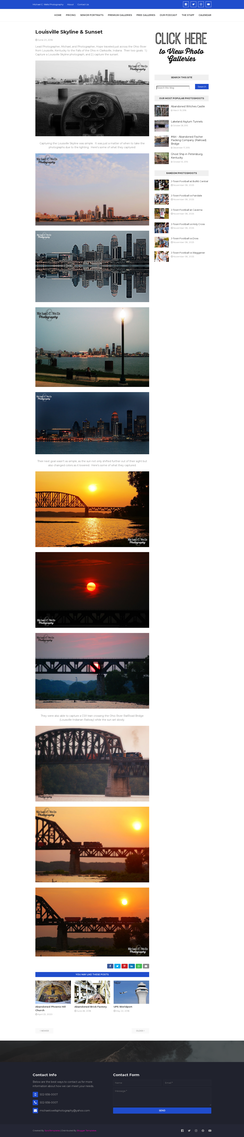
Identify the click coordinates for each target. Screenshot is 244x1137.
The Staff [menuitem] (188, 15)
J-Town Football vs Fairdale (186, 195)
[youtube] (208, 4)
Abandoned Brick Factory (90, 1006)
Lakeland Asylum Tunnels (187, 121)
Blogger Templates (86, 1130)
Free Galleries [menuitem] (145, 15)
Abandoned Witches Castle (188, 106)
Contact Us (83, 4)
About (70, 4)
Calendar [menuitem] (205, 15)
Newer (45, 1031)
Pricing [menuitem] (71, 15)
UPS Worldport (123, 1006)
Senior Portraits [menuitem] (91, 15)
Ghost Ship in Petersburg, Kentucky (187, 155)
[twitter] (193, 4)
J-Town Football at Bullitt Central (189, 181)
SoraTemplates (52, 1130)
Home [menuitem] (57, 15)
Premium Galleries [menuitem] (120, 15)
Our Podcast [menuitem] (168, 15)
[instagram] (201, 4)
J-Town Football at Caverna (186, 209)
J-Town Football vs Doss (184, 238)
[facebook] (186, 4)
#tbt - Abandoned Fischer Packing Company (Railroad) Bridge (188, 140)
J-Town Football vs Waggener (188, 252)
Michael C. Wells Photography (48, 4)
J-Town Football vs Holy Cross (188, 224)
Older (139, 1031)
